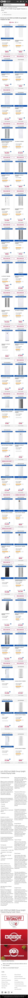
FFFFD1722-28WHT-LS (7, 733)
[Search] (26, 4)
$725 (20, 457)
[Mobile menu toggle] (1, 4)
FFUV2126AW (7, 227)
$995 (7, 285)
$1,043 (7, 322)
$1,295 (20, 288)
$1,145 (20, 490)
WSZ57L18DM (21, 329)
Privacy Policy (4, 982)
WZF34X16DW (7, 531)
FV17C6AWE (7, 396)
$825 (20, 524)
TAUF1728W (7, 329)
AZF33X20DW (21, 666)
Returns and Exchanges (20, 978)
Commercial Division (19, 984)
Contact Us (4, 976)
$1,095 (7, 625)
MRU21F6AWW (21, 497)
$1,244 (20, 153)
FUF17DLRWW (7, 92)
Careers (16, 980)
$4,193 (20, 389)
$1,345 (20, 659)
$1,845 (20, 355)
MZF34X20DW (7, 430)
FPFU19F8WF (7, 126)
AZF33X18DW (21, 700)
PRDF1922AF (21, 564)
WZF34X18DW (7, 463)
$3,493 (7, 659)
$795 (7, 423)
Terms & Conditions (6, 980)
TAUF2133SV (21, 396)
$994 (20, 322)
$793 (7, 85)
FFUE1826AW (21, 92)
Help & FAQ (4, 985)
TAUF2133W (20, 430)
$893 (20, 119)
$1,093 (7, 220)
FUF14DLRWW (7, 25)
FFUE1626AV (21, 160)
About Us (3, 974)
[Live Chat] (20, 1)
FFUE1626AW (7, 58)
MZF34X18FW (7, 497)
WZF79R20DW (21, 261)
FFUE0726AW (21, 59)
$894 (7, 51)
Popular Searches (18, 976)
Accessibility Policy (18, 982)
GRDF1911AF (7, 632)
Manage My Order (5, 984)
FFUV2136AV (21, 193)
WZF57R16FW (21, 632)
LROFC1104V (7, 261)
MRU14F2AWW (21, 531)
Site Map (3, 987)
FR (23, 1)
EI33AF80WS (21, 362)
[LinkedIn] (2, 993)
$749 (7, 389)
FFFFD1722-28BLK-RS (7, 564)
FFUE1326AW (21, 25)
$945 (7, 288)
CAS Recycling (17, 989)
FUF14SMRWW (7, 362)
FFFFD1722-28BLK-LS (7, 699)
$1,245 (7, 490)
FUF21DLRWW (21, 126)
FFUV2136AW (7, 193)
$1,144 (7, 119)
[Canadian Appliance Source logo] (8, 1)
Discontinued (17, 974)
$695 (7, 356)
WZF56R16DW (21, 598)
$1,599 (7, 592)
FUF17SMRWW (21, 295)
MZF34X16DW (21, 463)
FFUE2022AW (7, 160)
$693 (20, 51)
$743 (20, 254)
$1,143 (20, 220)
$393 (20, 86)
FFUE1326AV (21, 227)
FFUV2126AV (7, 295)
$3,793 (20, 591)
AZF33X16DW (21, 734)
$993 (7, 254)
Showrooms (4, 978)
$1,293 (7, 186)
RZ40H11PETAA (7, 598)
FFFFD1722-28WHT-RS (7, 665)
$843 (20, 186)
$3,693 (7, 153)
